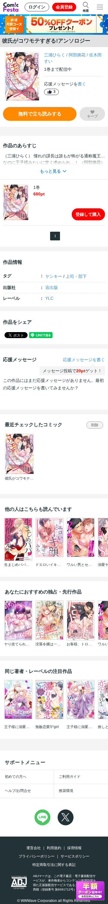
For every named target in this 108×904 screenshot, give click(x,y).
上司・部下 (76, 276)
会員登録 (64, 6)
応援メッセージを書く (84, 360)
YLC (49, 298)
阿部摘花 (77, 54)
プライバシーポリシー (37, 856)
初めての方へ (15, 777)
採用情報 (74, 848)
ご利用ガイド (69, 777)
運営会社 (33, 848)
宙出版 (51, 287)
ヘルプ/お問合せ (18, 791)
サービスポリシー (75, 856)
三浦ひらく (54, 54)
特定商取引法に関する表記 (54, 865)
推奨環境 (66, 791)
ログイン (36, 6)
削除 (94, 425)
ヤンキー (53, 276)
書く (82, 84)
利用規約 (54, 848)
